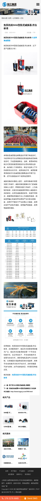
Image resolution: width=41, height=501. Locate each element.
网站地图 (18, 492)
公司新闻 (16, 18)
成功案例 (11, 474)
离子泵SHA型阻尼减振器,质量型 (19, 385)
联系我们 (28, 474)
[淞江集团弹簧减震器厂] (8, 4)
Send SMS (32, 498)
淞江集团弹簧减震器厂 (21, 489)
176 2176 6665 (12, 498)
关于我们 (14, 471)
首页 (9, 18)
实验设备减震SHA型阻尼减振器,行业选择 (22, 388)
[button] (37, 4)
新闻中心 (19, 474)
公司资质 (31, 471)
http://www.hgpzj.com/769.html (22, 391)
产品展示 (22, 471)
